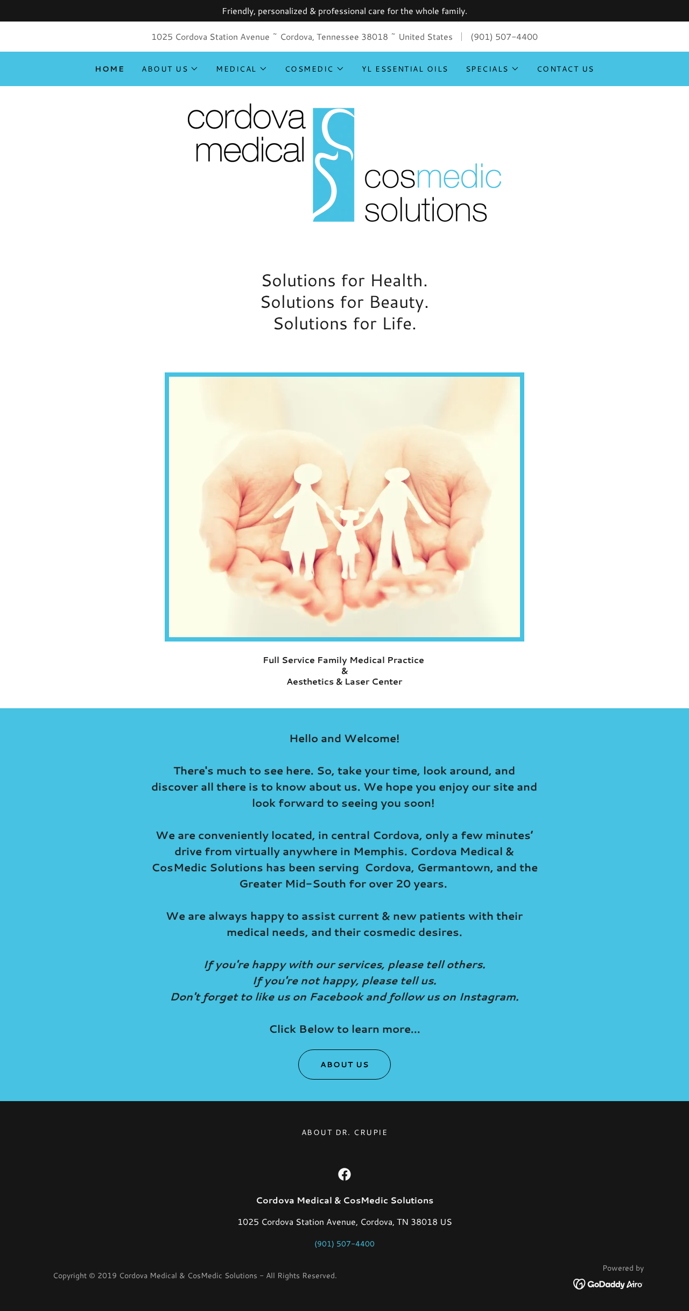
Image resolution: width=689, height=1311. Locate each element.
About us (344, 1064)
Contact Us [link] (565, 69)
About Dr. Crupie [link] (344, 1132)
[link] (344, 161)
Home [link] (109, 69)
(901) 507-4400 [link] (504, 36)
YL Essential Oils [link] (405, 69)
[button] (170, 68)
